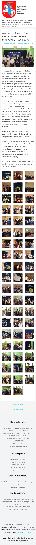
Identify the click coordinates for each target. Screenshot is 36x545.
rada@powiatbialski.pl (18, 487)
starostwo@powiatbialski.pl (18, 446)
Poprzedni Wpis (18, 405)
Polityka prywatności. (24, 532)
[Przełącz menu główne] (32, 10)
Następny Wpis (18, 410)
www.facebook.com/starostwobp (18, 438)
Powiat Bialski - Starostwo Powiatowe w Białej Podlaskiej (22, 9)
